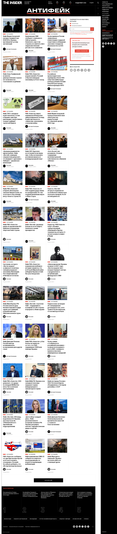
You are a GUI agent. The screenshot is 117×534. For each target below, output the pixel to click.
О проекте (5, 526)
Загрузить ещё (48, 480)
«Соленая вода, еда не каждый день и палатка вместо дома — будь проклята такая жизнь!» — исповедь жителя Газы (66, 494)
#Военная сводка (7, 518)
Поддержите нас (80, 3)
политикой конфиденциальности (76, 33)
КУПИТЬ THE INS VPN (81, 51)
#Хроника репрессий (77, 518)
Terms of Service (84, 34)
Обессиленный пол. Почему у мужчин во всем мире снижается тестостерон (11, 494)
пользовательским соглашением (87, 31)
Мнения (104, 21)
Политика (105, 11)
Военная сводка (107, 7)
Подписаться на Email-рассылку (107, 35)
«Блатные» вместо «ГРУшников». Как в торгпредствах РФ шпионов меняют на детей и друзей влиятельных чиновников (48, 495)
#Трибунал (86, 518)
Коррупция (105, 15)
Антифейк (9, 34)
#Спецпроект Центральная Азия (20, 518)
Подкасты (105, 9)
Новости (105, 2)
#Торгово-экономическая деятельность (48, 518)
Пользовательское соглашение (16, 526)
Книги (104, 26)
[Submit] (92, 29)
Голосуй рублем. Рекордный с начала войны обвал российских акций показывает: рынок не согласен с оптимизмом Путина (30, 494)
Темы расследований (107, 31)
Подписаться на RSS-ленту (107, 38)
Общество (105, 19)
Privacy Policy (78, 34)
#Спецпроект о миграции (64, 518)
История (105, 24)
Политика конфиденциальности (32, 526)
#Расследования (33, 518)
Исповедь (105, 17)
